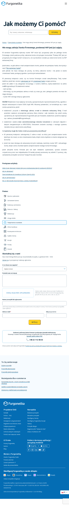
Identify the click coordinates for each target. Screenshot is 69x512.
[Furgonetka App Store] (44, 446)
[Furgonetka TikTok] (43, 449)
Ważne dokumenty (9, 429)
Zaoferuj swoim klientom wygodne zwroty (14, 387)
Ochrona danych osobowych (12, 432)
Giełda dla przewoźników (11, 465)
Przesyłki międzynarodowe (9, 372)
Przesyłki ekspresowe (8, 369)
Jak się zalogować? (7, 171)
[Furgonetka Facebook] (28, 449)
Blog (5, 449)
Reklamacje (7, 418)
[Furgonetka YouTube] (39, 449)
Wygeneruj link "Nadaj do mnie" (36, 429)
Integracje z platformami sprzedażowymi (14, 390)
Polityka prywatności (10, 426)
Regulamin (7, 423)
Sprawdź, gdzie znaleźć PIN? (34, 336)
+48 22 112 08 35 (36, 340)
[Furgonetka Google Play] (32, 446)
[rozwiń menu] (66, 4)
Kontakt (6, 413)
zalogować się (25, 81)
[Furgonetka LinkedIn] (36, 449)
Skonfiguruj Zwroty (32, 418)
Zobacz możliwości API (34, 432)
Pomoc (4, 42)
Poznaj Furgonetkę (9, 443)
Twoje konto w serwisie (15, 42)
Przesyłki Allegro (32, 426)
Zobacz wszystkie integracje (12, 479)
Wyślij (34, 322)
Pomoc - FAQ (8, 415)
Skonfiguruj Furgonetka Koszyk (36, 421)
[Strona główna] (14, 405)
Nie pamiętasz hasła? (13, 68)
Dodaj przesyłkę (6, 365)
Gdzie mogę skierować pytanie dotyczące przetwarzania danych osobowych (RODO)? (27, 168)
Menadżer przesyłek (33, 415)
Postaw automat (8, 460)
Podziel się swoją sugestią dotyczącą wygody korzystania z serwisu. (43, 346)
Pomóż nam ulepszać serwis (12, 434)
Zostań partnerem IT (10, 462)
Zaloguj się (5, 260)
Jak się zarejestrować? (8, 177)
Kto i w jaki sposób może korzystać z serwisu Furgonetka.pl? (20, 181)
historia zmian (17, 423)
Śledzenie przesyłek (33, 413)
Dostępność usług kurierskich (12, 421)
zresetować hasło (39, 81)
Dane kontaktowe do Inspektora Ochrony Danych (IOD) (18, 174)
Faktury (29, 423)
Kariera (6, 446)
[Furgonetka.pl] (11, 3)
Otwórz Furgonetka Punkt (11, 457)
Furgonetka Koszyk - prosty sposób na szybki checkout (15, 382)
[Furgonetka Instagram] (32, 449)
